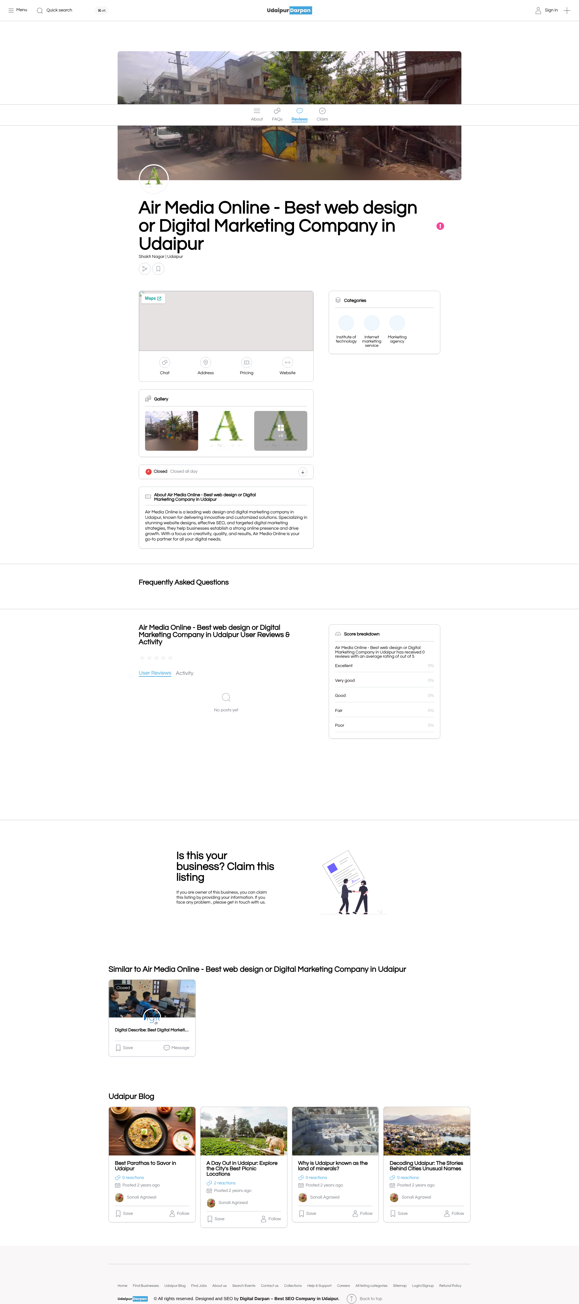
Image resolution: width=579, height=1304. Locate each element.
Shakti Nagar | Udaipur (161, 257)
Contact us (269, 1286)
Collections (293, 1286)
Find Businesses (146, 1286)
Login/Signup (423, 1286)
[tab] (155, 673)
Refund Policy (450, 1286)
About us (219, 1286)
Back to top (371, 1299)
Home (122, 1286)
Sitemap (400, 1286)
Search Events (243, 1286)
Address (206, 373)
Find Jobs (199, 1286)
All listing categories (372, 1286)
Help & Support (319, 1286)
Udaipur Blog (174, 1286)
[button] (566, 10)
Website (288, 373)
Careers (343, 1286)
